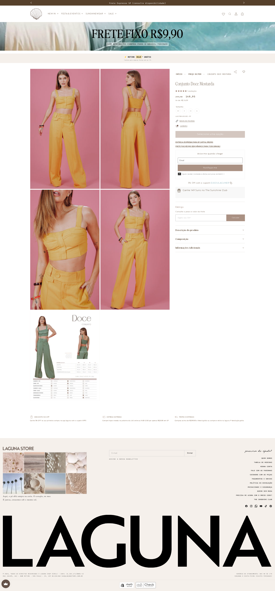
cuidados (183, 126)
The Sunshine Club (263, 499)
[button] (53, 14)
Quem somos (267, 458)
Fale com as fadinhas (261, 470)
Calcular (235, 218)
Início (179, 74)
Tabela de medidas (263, 462)
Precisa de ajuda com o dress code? (254, 495)
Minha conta (266, 466)
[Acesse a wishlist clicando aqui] (223, 14)
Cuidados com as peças (261, 475)
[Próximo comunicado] (244, 2)
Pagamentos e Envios (262, 479)
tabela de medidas (187, 121)
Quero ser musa (264, 491)
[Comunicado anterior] (31, 2)
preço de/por (194, 74)
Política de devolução (261, 483)
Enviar (190, 453)
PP (179, 111)
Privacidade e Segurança (260, 487)
